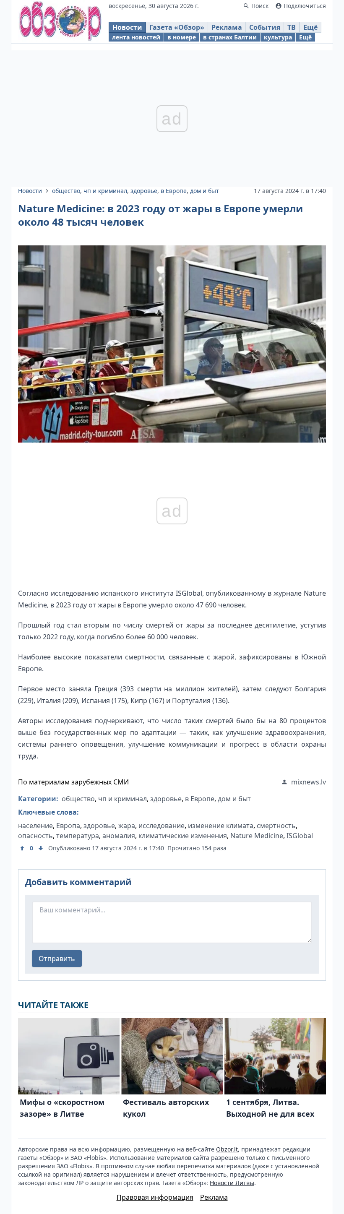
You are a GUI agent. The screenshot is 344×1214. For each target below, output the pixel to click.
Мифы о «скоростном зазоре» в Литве (62, 1108)
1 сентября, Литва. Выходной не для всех (270, 1108)
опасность (35, 835)
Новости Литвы (232, 1183)
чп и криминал (105, 191)
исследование (161, 825)
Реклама (226, 27)
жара (126, 825)
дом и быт (204, 191)
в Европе (174, 191)
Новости (127, 27)
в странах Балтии (230, 37)
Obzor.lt (227, 1149)
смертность (276, 825)
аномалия (118, 835)
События (264, 27)
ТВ (291, 27)
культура (278, 37)
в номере (181, 37)
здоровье (143, 191)
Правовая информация (155, 1197)
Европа (68, 825)
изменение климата (220, 825)
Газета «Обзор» (176, 27)
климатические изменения (182, 835)
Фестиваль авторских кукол (166, 1108)
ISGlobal (300, 835)
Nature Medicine (256, 835)
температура (77, 835)
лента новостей (136, 37)
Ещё (310, 27)
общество (66, 191)
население (35, 825)
